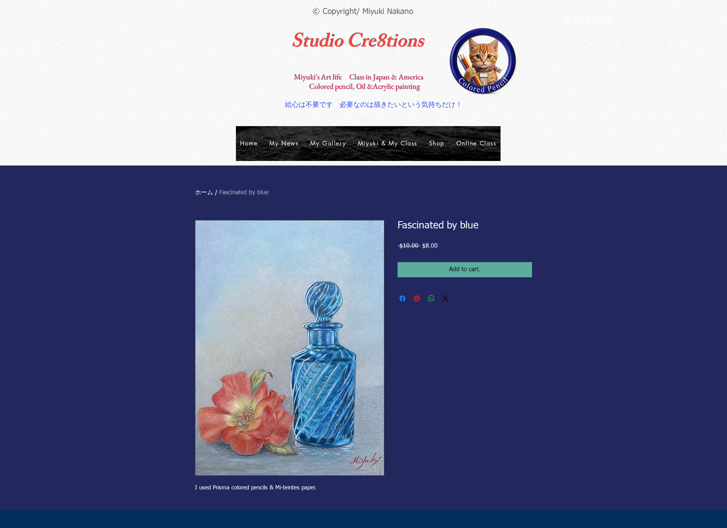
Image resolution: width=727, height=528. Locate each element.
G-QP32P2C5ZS (588, 20)
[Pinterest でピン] (416, 298)
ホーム (204, 193)
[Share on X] (445, 298)
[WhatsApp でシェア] (431, 298)
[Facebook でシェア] (402, 298)
